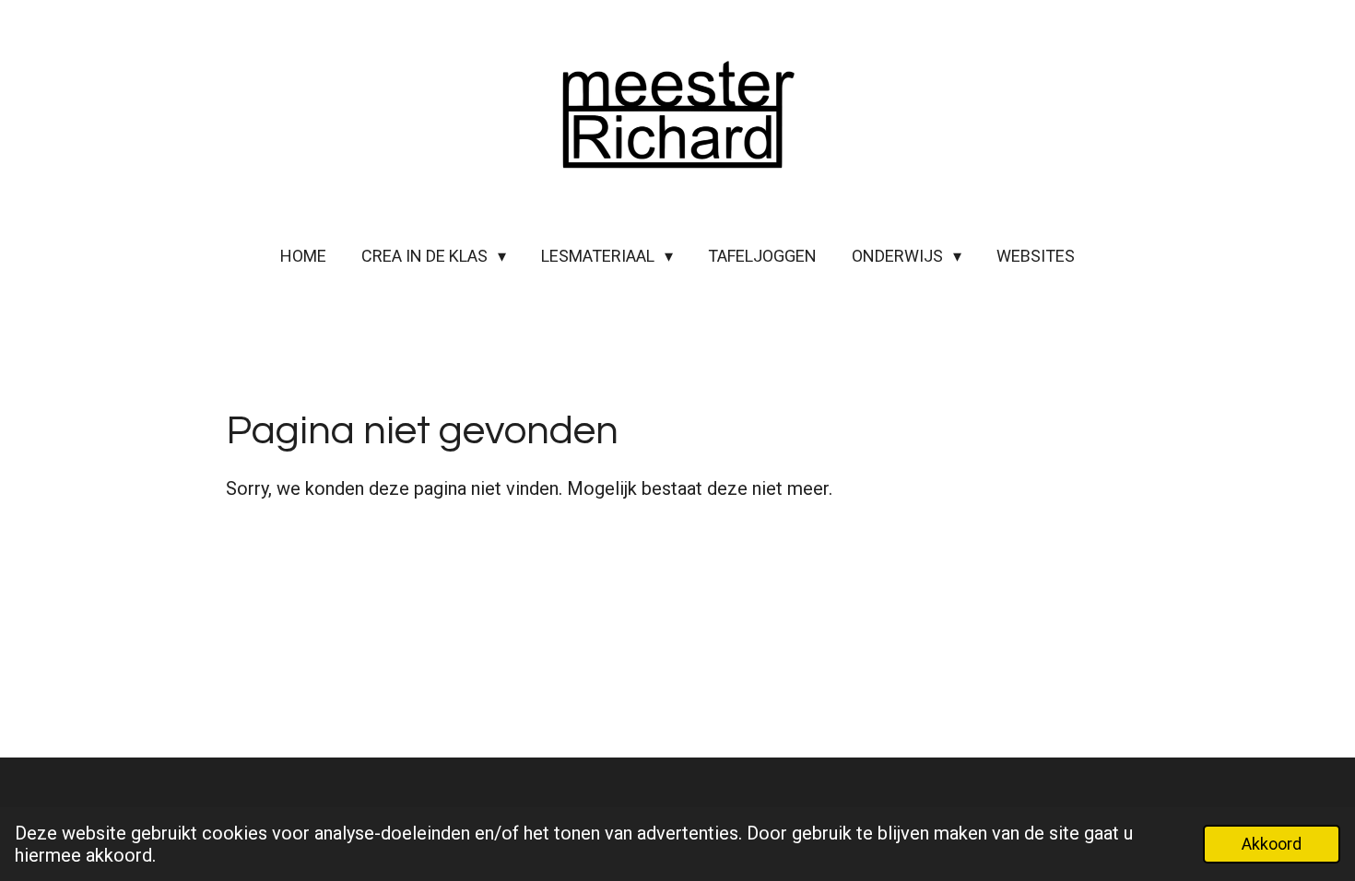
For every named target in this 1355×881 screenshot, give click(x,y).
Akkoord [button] (1272, 843)
